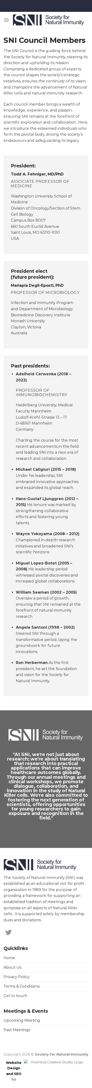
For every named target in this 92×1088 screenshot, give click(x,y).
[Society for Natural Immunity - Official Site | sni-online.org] (49, 20)
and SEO (13, 1074)
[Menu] (6, 20)
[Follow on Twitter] (8, 933)
